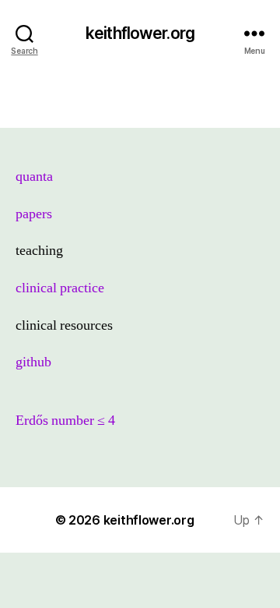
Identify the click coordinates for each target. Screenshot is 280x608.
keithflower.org (140, 33)
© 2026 (79, 520)
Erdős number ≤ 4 (65, 420)
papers (34, 214)
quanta (34, 177)
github (33, 362)
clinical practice (60, 288)
